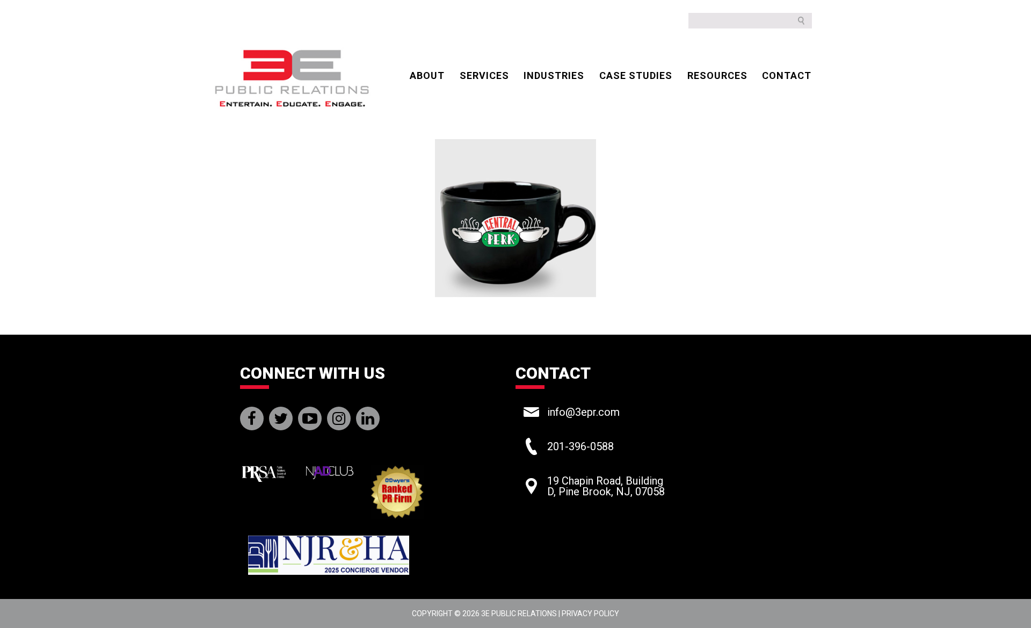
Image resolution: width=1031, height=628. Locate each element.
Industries (554, 75)
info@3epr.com (583, 412)
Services (484, 75)
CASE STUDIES (635, 75)
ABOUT (427, 75)
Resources (717, 75)
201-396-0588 (580, 446)
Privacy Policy (590, 613)
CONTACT (786, 75)
